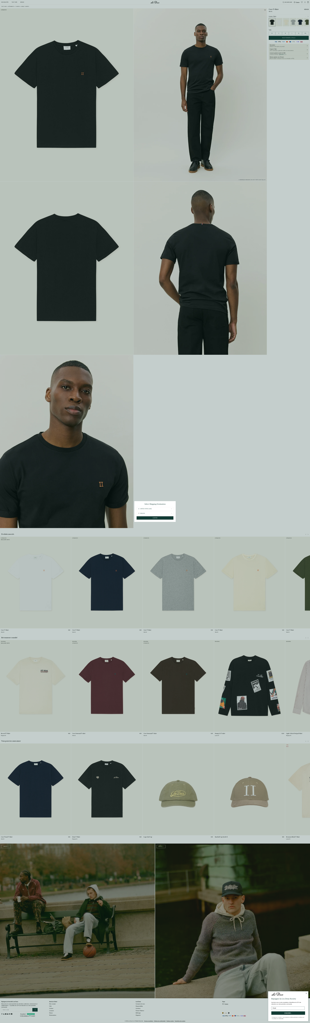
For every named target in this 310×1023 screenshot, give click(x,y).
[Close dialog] (306, 993)
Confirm (155, 517)
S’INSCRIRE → (288, 1013)
